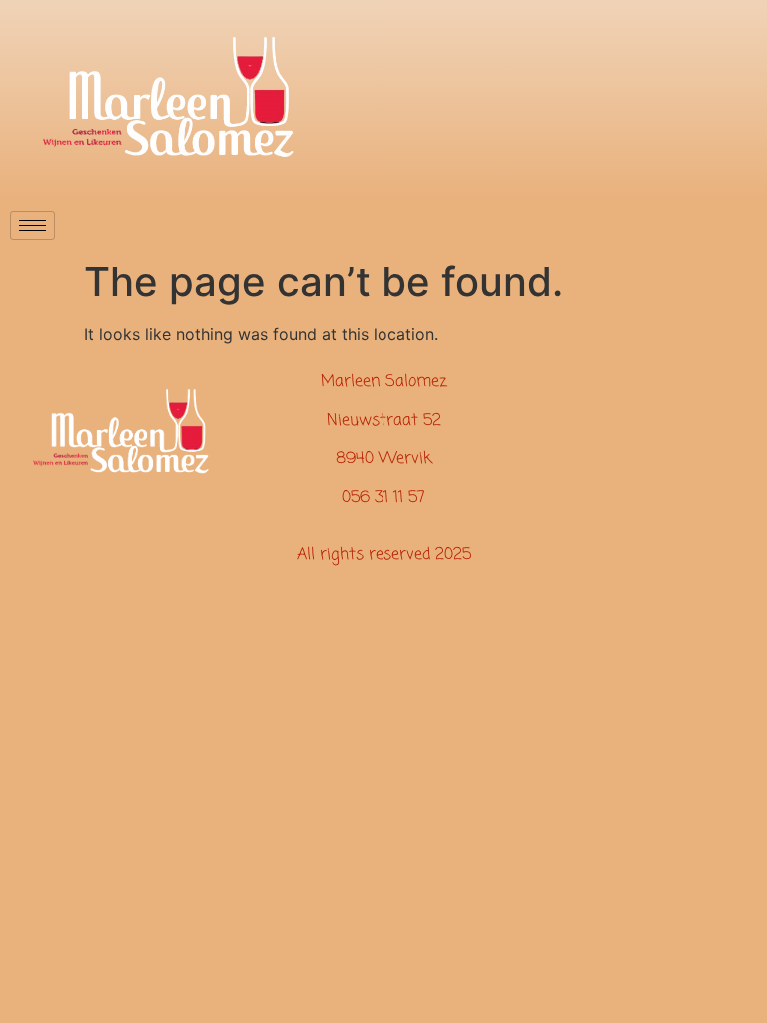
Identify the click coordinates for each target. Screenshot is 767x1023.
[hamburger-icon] (32, 225)
